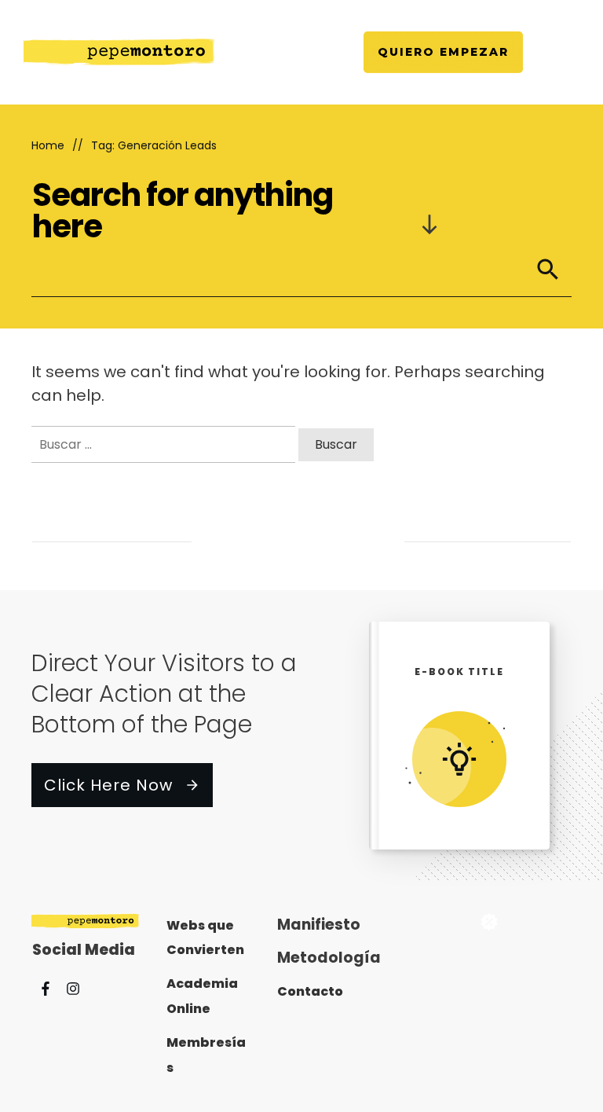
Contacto (310, 991)
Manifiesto (318, 924)
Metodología (329, 957)
